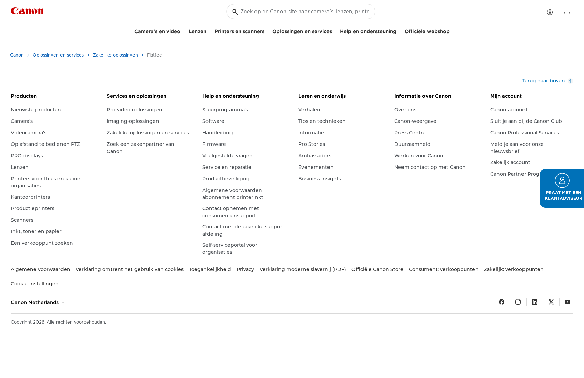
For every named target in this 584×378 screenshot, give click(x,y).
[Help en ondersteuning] (399, 30)
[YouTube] (567, 302)
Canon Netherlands (35, 302)
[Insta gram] (518, 302)
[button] (562, 188)
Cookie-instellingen (35, 284)
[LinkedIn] (534, 302)
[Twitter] (551, 302)
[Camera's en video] (183, 30)
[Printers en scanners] (267, 30)
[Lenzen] (209, 30)
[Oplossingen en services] (334, 30)
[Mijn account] (549, 12)
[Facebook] (501, 302)
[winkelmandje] (567, 13)
